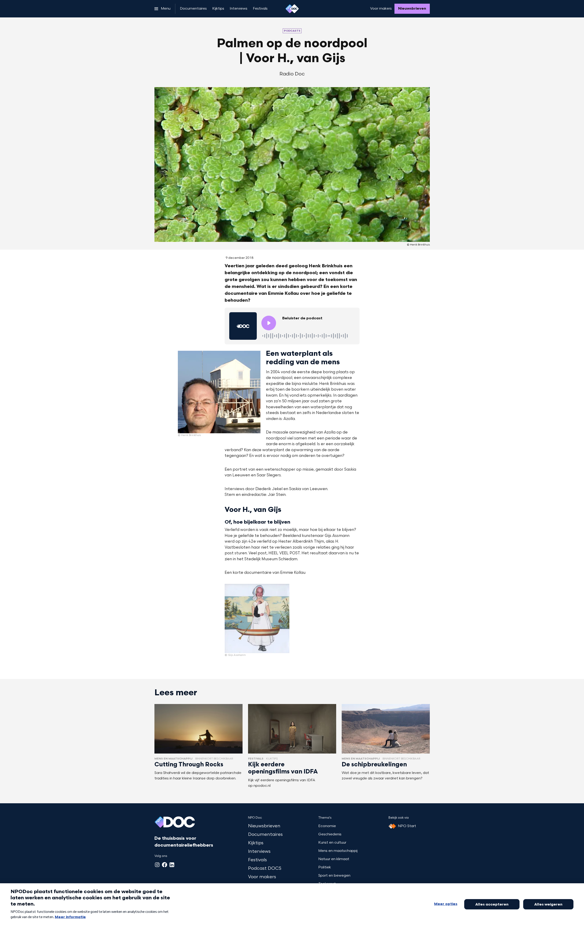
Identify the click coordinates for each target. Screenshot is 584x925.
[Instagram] (157, 864)
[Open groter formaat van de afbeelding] (219, 392)
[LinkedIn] (172, 864)
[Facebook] (164, 864)
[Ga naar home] (292, 8)
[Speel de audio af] (268, 323)
